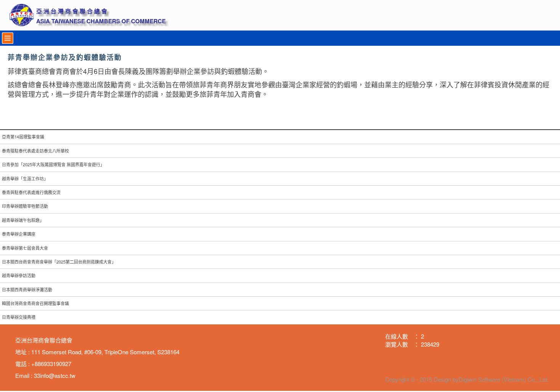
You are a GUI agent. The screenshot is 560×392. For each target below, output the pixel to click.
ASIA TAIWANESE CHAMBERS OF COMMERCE (101, 21)
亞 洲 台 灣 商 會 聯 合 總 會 (71, 11)
